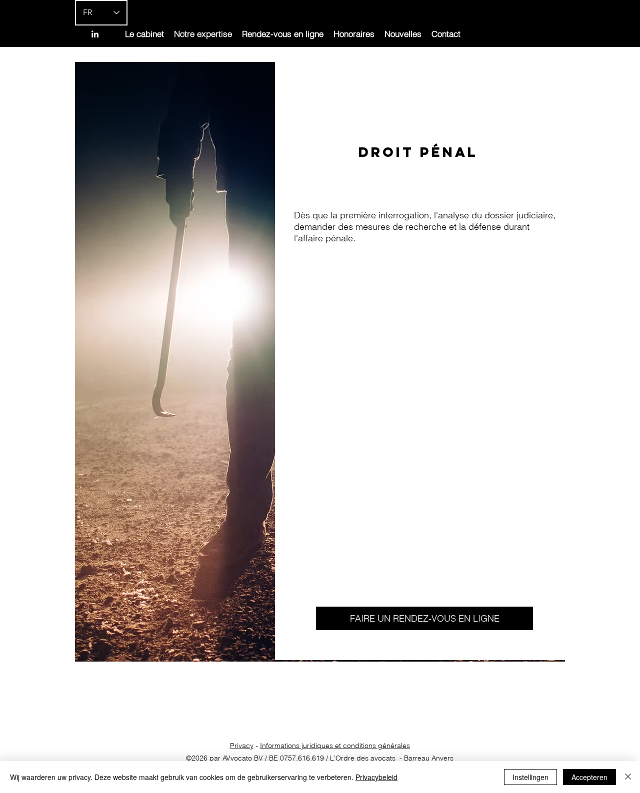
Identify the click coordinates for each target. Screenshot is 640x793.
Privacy (242, 745)
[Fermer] (628, 777)
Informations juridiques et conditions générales (335, 745)
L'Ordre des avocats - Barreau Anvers (392, 758)
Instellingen (530, 777)
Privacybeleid (377, 777)
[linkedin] (95, 34)
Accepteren (590, 777)
